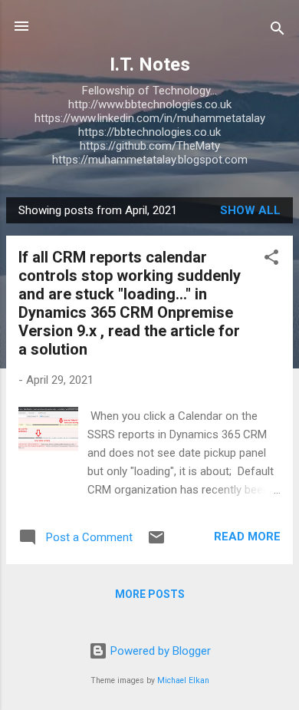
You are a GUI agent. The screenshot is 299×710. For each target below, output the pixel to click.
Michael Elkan (183, 680)
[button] (271, 260)
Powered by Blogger (159, 651)
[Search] (277, 31)
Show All (250, 210)
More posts (150, 594)
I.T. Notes (150, 64)
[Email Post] (156, 543)
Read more (247, 536)
